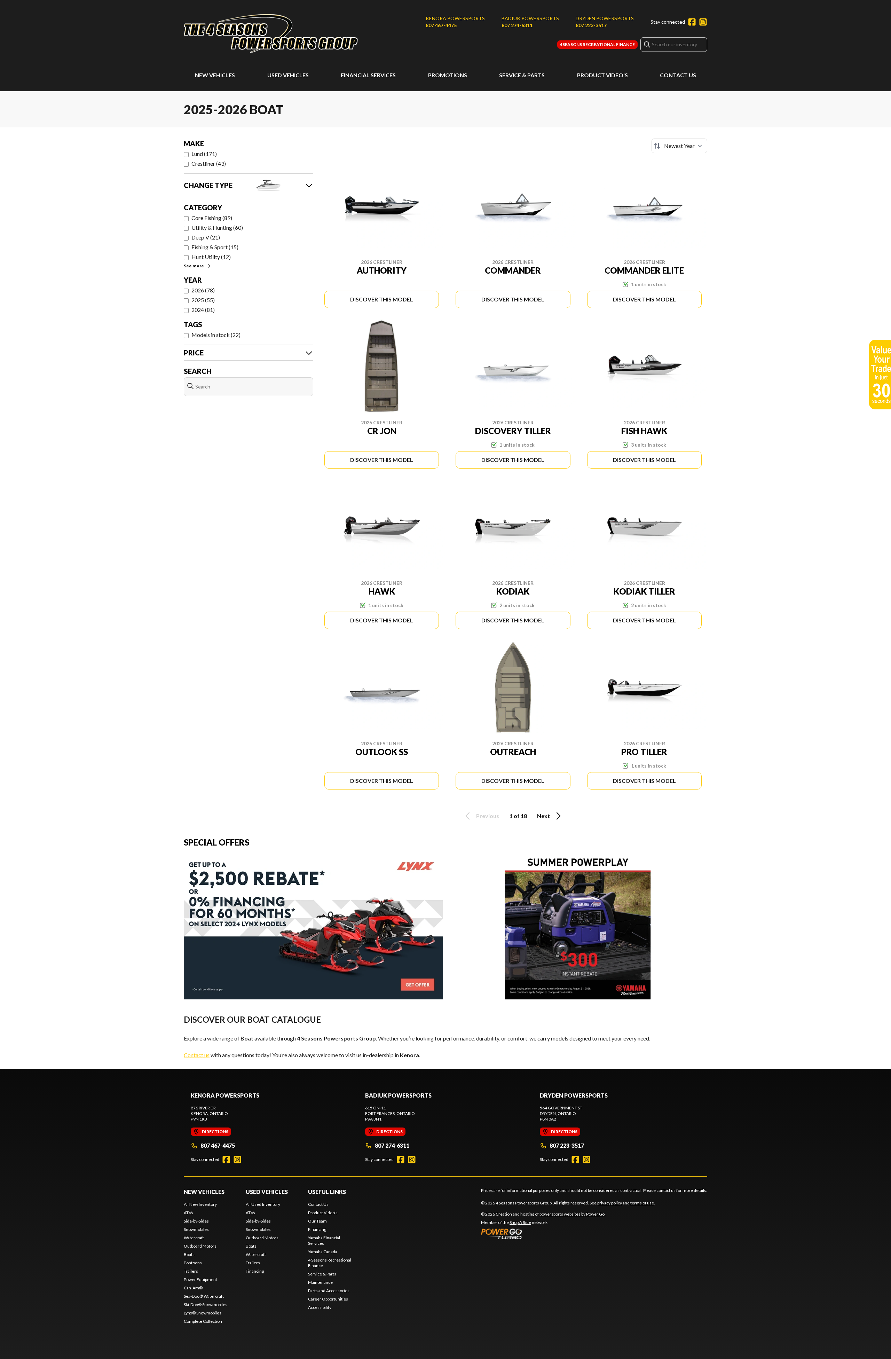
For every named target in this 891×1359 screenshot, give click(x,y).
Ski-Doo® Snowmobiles (205, 1304)
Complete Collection (203, 1321)
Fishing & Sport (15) (214, 247)
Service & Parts (522, 75)
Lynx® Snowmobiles (202, 1312)
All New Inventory (200, 1204)
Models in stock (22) (216, 334)
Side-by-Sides (196, 1221)
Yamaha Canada (322, 1251)
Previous (487, 815)
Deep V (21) (205, 237)
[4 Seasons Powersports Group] (271, 33)
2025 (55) (203, 300)
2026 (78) (203, 290)
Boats (189, 1254)
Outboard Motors (200, 1246)
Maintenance (320, 1282)
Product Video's (602, 75)
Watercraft (194, 1237)
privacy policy (609, 1202)
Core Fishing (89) (211, 217)
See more (194, 265)
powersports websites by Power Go (572, 1214)
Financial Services (368, 75)
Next (543, 815)
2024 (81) (203, 309)
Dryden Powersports (605, 18)
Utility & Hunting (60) (217, 227)
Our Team (317, 1221)
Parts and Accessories (328, 1290)
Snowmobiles (196, 1229)
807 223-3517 (591, 25)
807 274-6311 (517, 25)
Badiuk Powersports (530, 18)
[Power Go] (543, 1233)
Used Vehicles (288, 75)
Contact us (197, 1055)
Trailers (191, 1271)
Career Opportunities (328, 1299)
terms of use (642, 1202)
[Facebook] (692, 22)
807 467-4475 (441, 25)
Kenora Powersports (455, 18)
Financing (255, 1271)
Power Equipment (200, 1279)
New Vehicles (215, 75)
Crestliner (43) (208, 163)
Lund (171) (204, 153)
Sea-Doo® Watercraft (204, 1296)
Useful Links (327, 1191)
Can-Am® (193, 1287)
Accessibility (319, 1307)
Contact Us (678, 75)
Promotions (447, 75)
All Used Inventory (263, 1204)
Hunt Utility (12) (211, 256)
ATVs (188, 1212)
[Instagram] (703, 22)
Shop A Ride (520, 1222)
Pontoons (193, 1262)
